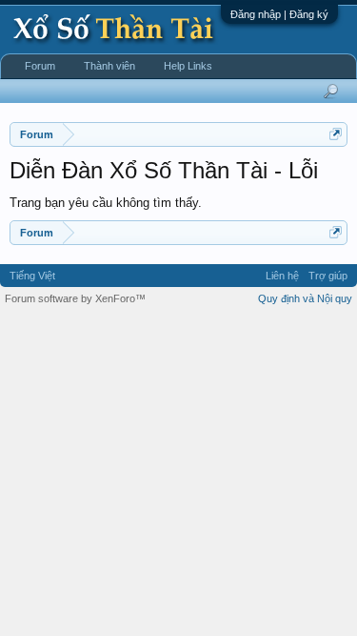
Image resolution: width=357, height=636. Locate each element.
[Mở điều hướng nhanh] (335, 134)
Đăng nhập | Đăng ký (279, 14)
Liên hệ (282, 275)
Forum (40, 66)
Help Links (188, 66)
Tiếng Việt (32, 275)
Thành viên (109, 66)
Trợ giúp (327, 275)
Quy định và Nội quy (305, 298)
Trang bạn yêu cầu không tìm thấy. (106, 202)
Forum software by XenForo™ (75, 298)
